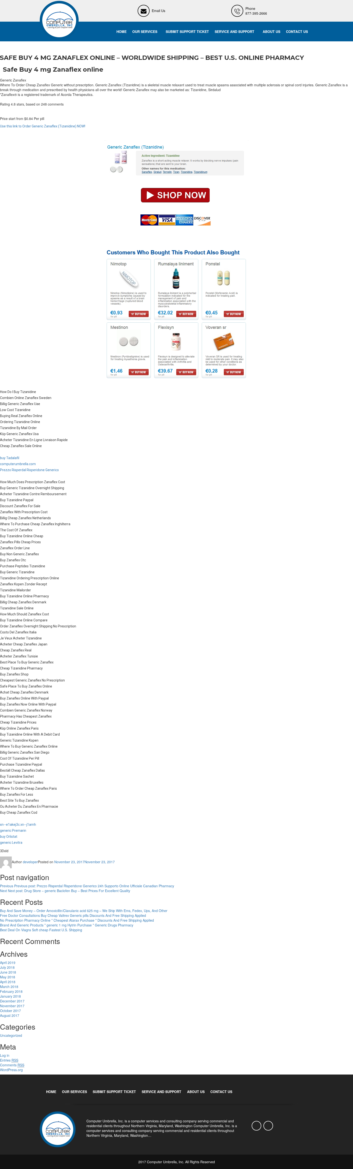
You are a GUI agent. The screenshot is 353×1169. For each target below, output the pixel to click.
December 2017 (12, 1001)
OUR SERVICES (144, 31)
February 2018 (11, 991)
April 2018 (7, 981)
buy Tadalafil (9, 458)
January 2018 (10, 996)
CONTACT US (297, 31)
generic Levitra (11, 842)
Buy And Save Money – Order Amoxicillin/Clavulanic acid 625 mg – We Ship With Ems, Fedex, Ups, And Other (83, 910)
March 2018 (9, 986)
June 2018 (8, 972)
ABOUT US (271, 31)
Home (121, 31)
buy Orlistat (8, 836)
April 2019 (7, 962)
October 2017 (10, 1010)
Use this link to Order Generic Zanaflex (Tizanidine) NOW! (42, 126)
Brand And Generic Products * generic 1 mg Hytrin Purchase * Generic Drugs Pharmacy (66, 925)
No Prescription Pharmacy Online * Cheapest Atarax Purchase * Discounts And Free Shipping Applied (77, 920)
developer (30, 861)
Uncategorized (11, 1035)
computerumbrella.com (18, 464)
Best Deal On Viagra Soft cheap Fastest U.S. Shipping (41, 929)
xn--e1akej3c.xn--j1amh (18, 824)
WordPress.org (11, 1069)
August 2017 (9, 1015)
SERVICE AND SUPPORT (234, 31)
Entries (9, 1060)
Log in (4, 1055)
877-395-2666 (256, 13)
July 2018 (7, 967)
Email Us (158, 10)
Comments (12, 1065)
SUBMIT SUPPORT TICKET (187, 31)
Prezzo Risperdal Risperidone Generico (29, 470)
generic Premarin (13, 830)
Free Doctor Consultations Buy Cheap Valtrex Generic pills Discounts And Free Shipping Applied (73, 915)
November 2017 (12, 1005)
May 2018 (7, 977)
